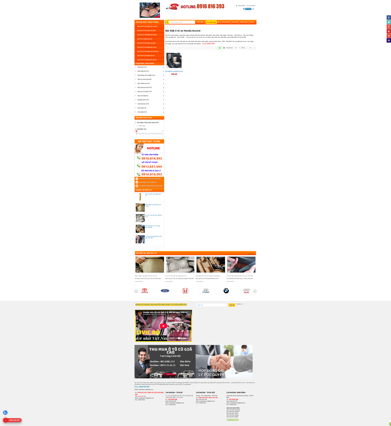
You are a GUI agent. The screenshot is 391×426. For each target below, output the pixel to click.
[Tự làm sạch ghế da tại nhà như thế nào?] (241, 264)
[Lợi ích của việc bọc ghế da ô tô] (180, 264)
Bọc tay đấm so (143, 96)
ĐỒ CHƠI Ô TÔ (142, 108)
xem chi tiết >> (139, 281)
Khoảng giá (141, 129)
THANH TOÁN (243, 22)
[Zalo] (5, 412)
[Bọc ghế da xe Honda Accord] (174, 60)
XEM (218, 22)
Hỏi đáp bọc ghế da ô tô (146, 253)
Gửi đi (232, 305)
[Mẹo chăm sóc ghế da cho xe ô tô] (150, 264)
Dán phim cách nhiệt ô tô (146, 75)
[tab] (149, 122)
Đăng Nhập (241, 5)
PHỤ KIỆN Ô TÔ (142, 112)
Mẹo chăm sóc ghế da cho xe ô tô (146, 276)
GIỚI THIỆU (200, 22)
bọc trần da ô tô (143, 83)
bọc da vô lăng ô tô (145, 91)
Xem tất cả (251, 254)
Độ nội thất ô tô (143, 100)
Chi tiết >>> (239, 304)
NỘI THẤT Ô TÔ (142, 67)
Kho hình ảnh (225, 22)
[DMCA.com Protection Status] (233, 420)
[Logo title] (149, 10)
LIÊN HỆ (251, 22)
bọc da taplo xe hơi (144, 79)
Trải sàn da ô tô (143, 104)
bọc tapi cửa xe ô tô (145, 87)
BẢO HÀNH (235, 22)
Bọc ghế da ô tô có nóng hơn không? (208, 276)
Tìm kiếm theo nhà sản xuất (148, 122)
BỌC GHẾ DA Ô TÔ (143, 71)
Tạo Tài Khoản (251, 5)
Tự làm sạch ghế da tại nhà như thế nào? (240, 276)
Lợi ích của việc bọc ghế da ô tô (176, 276)
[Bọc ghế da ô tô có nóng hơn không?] (211, 264)
